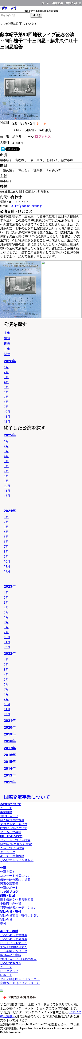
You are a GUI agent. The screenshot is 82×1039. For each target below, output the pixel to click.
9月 (6, 407)
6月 (6, 392)
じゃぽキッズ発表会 (13, 939)
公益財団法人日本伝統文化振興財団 (2, 2)
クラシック (7, 852)
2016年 (10, 755)
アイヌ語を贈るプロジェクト (20, 979)
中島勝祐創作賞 (10, 903)
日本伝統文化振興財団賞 (16, 899)
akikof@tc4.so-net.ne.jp (26, 206)
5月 (6, 387)
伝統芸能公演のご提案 (15, 879)
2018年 (10, 741)
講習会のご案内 (10, 955)
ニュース (6, 808)
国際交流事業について (27, 797)
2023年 (10, 586)
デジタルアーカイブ (13, 824)
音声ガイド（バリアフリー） (20, 983)
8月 (6, 402)
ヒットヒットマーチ (13, 943)
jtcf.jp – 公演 (8, 8)
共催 (7, 349)
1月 (6, 367)
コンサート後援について (16, 875)
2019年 (10, 734)
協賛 (7, 338)
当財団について (10, 804)
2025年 (10, 435)
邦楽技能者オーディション (18, 907)
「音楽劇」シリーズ (13, 951)
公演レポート (9, 887)
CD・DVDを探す (11, 836)
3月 (6, 377)
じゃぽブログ (9, 891)
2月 (6, 372)
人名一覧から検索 (12, 848)
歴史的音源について (13, 828)
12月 (7, 421)
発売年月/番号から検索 (16, 844)
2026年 (10, 361)
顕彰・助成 (7, 895)
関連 (7, 354)
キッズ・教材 (9, 931)
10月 (7, 412)
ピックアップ (9, 971)
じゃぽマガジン (10, 963)
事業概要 (58, 2)
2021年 (10, 720)
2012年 (10, 782)
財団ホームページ (46, 2)
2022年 (10, 653)
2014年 (10, 768)
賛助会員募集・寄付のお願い (20, 915)
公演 (3, 867)
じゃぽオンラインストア (16, 860)
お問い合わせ (73, 2)
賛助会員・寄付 (10, 911)
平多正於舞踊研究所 (13, 947)
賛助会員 (6, 919)
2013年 (10, 775)
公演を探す (7, 871)
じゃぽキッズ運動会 (13, 935)
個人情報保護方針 (12, 820)
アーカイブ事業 (10, 832)
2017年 (10, 748)
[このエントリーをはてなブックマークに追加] (3, 150)
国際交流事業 (9, 883)
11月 (7, 416)
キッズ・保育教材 (12, 856)
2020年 (10, 727)
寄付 (3, 923)
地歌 (10, 53)
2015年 (10, 761)
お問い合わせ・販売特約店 (18, 959)
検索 (38, 15)
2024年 (10, 511)
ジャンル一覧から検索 (15, 840)
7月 (6, 397)
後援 (3, 53)
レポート (6, 975)
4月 (6, 382)
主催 (7, 333)
